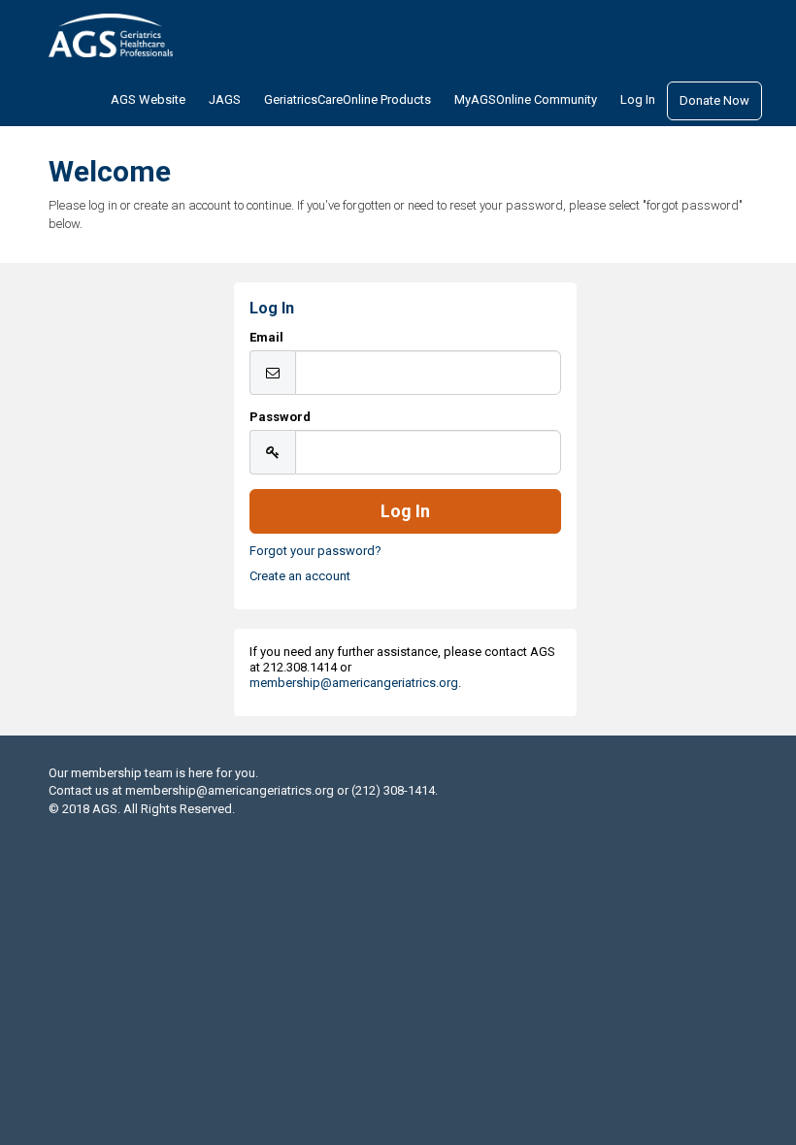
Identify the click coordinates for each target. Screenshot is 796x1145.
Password (280, 416)
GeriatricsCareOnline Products (347, 99)
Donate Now (714, 100)
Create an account (299, 576)
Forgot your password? (315, 550)
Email (266, 337)
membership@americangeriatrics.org (353, 682)
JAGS (225, 99)
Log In (637, 99)
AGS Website (148, 99)
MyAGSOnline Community (525, 99)
